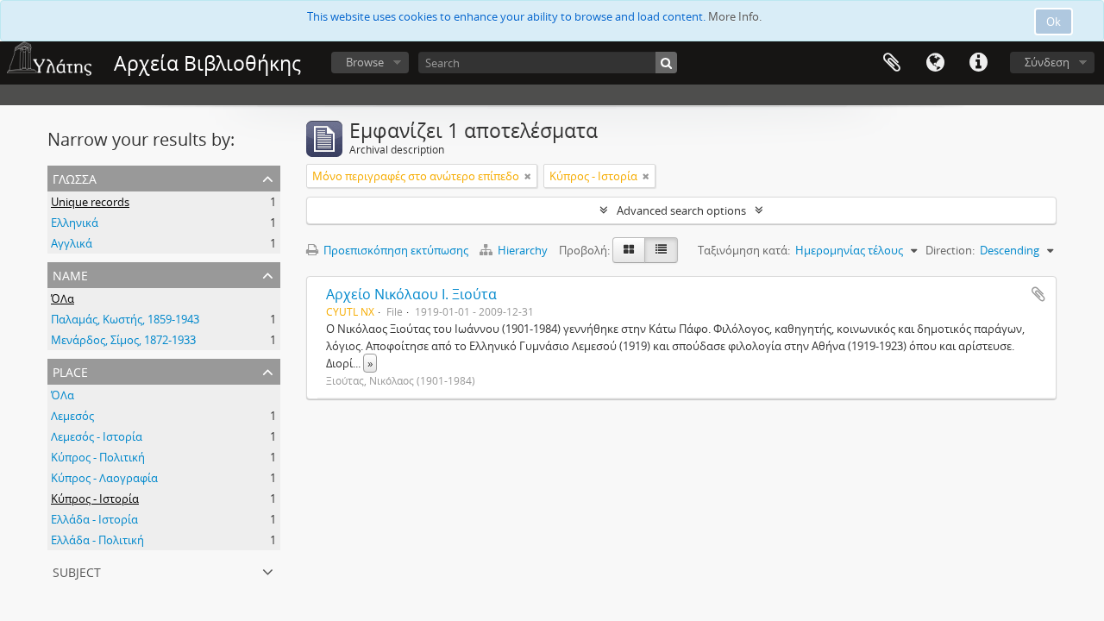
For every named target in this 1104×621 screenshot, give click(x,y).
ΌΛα (62, 298)
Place (70, 370)
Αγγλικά (71, 243)
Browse (365, 62)
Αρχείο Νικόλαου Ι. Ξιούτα (411, 294)
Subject (77, 570)
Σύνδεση (1047, 62)
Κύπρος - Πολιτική (98, 457)
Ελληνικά (74, 222)
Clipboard (891, 63)
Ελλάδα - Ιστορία (94, 519)
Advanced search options (681, 210)
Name (70, 273)
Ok (1053, 21)
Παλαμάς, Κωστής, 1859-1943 (125, 319)
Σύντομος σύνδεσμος (978, 63)
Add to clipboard (1038, 294)
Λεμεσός (72, 415)
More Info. (735, 16)
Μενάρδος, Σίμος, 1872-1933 (123, 340)
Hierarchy (522, 250)
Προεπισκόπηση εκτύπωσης (394, 250)
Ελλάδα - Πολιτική (97, 540)
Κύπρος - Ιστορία (95, 498)
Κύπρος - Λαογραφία (104, 478)
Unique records (90, 202)
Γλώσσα (935, 63)
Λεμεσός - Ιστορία (96, 436)
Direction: (950, 250)
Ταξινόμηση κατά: (744, 250)
